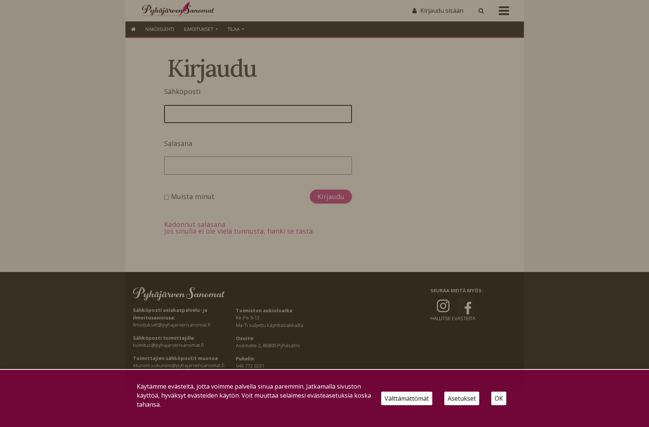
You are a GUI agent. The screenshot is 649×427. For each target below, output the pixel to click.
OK (499, 398)
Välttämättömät (407, 398)
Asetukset (462, 398)
